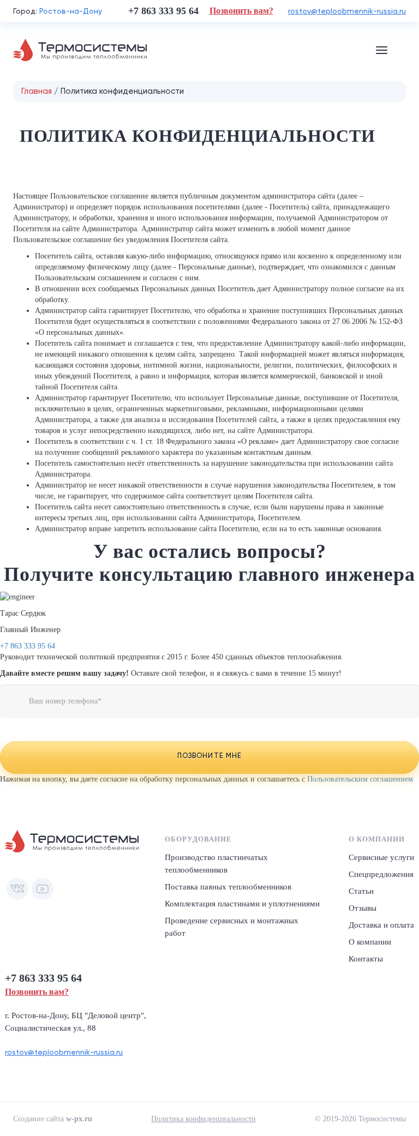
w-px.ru (79, 1119)
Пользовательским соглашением (360, 779)
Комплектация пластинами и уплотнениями (242, 903)
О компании (370, 941)
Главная (36, 91)
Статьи (361, 891)
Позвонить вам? (241, 10)
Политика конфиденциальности (203, 1119)
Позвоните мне (209, 756)
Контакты (366, 958)
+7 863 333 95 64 (27, 646)
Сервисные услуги (381, 857)
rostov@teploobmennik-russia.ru (347, 11)
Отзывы (362, 908)
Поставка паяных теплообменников (228, 886)
